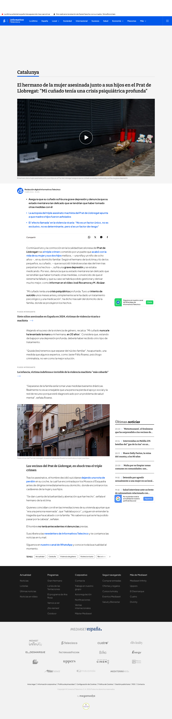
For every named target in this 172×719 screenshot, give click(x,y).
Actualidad (40, 556)
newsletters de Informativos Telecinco (66, 533)
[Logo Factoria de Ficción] (69, 652)
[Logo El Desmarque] (35, 652)
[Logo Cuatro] (103, 643)
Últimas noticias (28, 591)
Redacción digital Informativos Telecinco (42, 189)
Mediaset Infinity (138, 580)
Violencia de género (68, 556)
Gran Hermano (54, 580)
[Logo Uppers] (69, 661)
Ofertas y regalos (111, 585)
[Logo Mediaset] (86, 630)
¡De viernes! (53, 608)
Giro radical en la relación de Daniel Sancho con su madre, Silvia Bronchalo (85, 14)
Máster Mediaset (83, 613)
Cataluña (52, 556)
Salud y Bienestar (111, 601)
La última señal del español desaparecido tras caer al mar (27, 14)
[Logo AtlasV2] (52, 671)
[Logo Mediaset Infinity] (35, 643)
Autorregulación (83, 594)
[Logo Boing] (103, 652)
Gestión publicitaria (122, 684)
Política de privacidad (66, 684)
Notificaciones (82, 599)
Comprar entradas (111, 580)
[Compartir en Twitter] (95, 237)
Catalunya (28, 72)
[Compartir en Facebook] (107, 237)
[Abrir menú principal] (167, 20)
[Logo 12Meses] (136, 661)
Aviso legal (31, 684)
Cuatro (133, 596)
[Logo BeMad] (35, 661)
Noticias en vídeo (29, 596)
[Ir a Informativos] (16, 20)
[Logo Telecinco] (69, 643)
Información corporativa (46, 684)
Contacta (80, 580)
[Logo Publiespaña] (86, 671)
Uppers (133, 585)
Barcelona (102, 556)
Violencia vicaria (86, 556)
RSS (133, 684)
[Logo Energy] (136, 652)
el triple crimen (51, 251)
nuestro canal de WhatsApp (56, 544)
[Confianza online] (86, 708)
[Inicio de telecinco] (4, 20)
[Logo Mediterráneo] (119, 671)
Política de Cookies (105, 684)
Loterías (24, 585)
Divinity (133, 601)
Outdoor (51, 613)
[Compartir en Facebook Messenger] (101, 237)
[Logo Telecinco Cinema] (103, 661)
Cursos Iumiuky (110, 591)
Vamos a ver (53, 602)
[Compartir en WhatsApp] (89, 237)
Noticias (24, 580)
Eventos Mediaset (111, 596)
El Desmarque (137, 591)
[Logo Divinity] (136, 643)
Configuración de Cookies (86, 684)
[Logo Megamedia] (87, 696)
